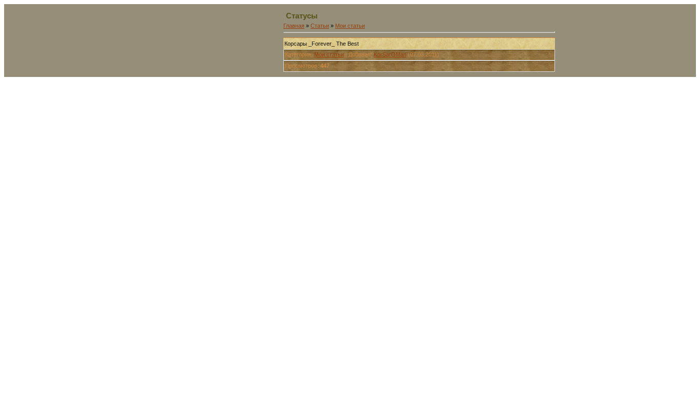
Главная (293, 26)
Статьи (320, 26)
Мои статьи (350, 26)
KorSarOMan (390, 54)
